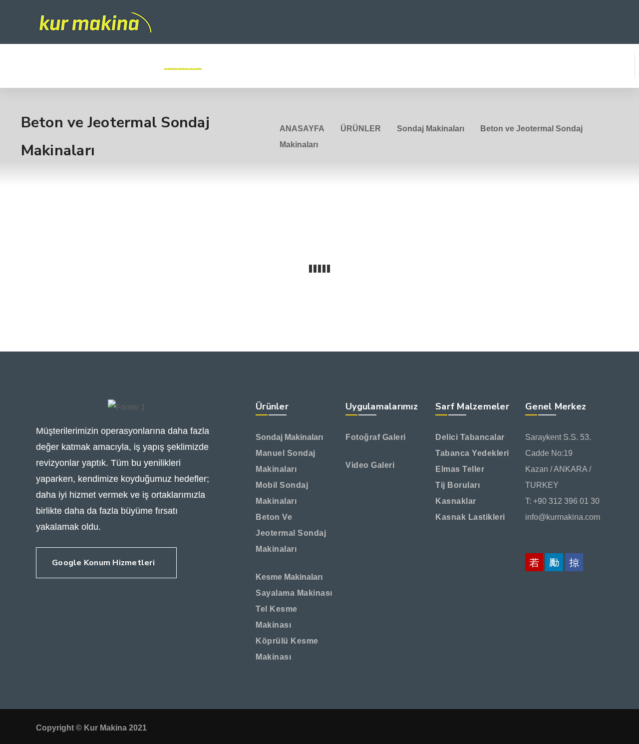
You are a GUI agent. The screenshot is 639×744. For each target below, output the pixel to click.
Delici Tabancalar (470, 437)
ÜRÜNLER (360, 128)
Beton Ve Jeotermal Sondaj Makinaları (291, 533)
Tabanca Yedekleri (472, 453)
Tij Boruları (457, 485)
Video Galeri (369, 465)
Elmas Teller (459, 469)
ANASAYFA (302, 128)
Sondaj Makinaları (430, 128)
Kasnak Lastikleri (470, 517)
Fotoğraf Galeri (375, 437)
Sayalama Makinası (294, 593)
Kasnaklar (455, 501)
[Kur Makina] (94, 22)
